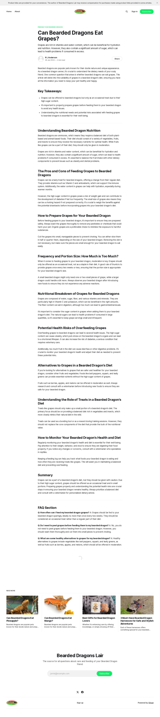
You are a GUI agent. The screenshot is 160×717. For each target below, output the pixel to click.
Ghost (151, 703)
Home (8, 11)
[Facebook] (82, 692)
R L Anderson (51, 57)
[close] (157, 3)
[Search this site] (127, 11)
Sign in (135, 11)
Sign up (80, 703)
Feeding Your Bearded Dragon (50, 27)
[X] (77, 692)
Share (117, 59)
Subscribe (146, 11)
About (17, 11)
